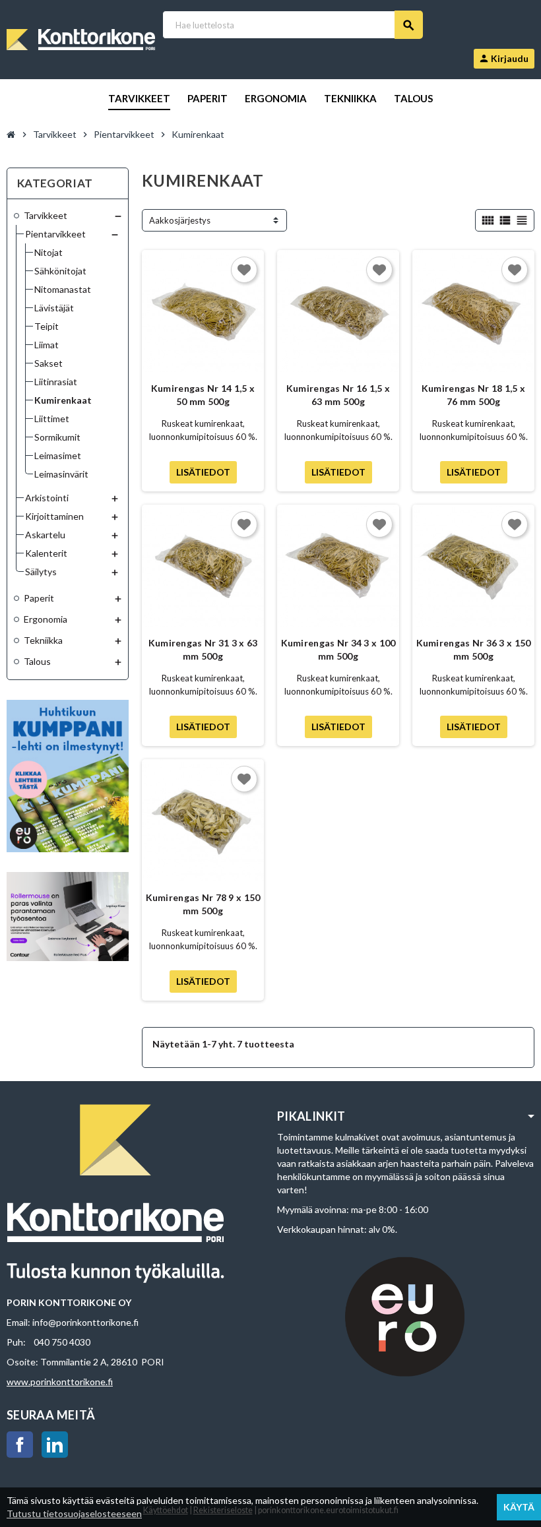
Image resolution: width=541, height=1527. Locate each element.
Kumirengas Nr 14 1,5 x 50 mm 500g (203, 395)
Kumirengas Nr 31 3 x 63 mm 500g (202, 649)
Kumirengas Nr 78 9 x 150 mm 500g (203, 904)
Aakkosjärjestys (179, 220)
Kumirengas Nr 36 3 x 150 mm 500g (473, 649)
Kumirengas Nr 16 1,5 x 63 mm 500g (338, 395)
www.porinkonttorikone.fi (60, 1381)
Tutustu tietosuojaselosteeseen (74, 1513)
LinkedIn (55, 1444)
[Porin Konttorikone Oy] (81, 38)
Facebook (20, 1444)
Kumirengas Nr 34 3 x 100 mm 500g (338, 649)
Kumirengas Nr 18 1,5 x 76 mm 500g (473, 395)
